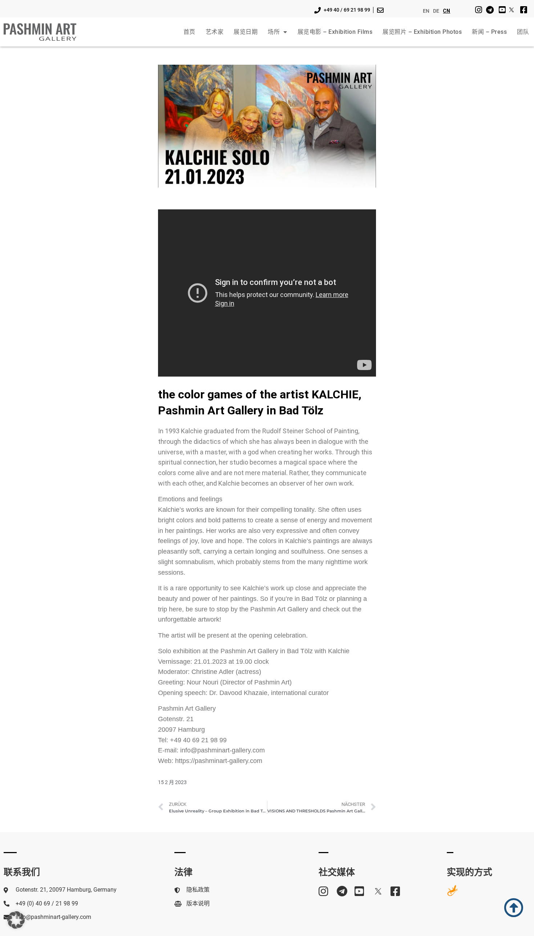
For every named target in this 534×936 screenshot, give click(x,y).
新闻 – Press (489, 31)
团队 (523, 31)
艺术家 (215, 31)
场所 (274, 31)
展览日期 (246, 31)
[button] (16, 920)
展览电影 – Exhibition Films (335, 31)
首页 (189, 31)
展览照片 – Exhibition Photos (422, 31)
